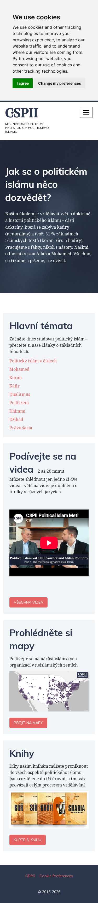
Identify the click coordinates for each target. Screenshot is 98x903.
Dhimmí (17, 411)
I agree (23, 83)
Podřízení (19, 403)
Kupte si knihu (27, 839)
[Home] (27, 113)
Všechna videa (28, 602)
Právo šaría (20, 428)
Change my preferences (59, 83)
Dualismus (19, 394)
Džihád (16, 419)
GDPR (30, 875)
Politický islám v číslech (33, 361)
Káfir (14, 386)
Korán (15, 377)
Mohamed (19, 369)
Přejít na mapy (28, 722)
